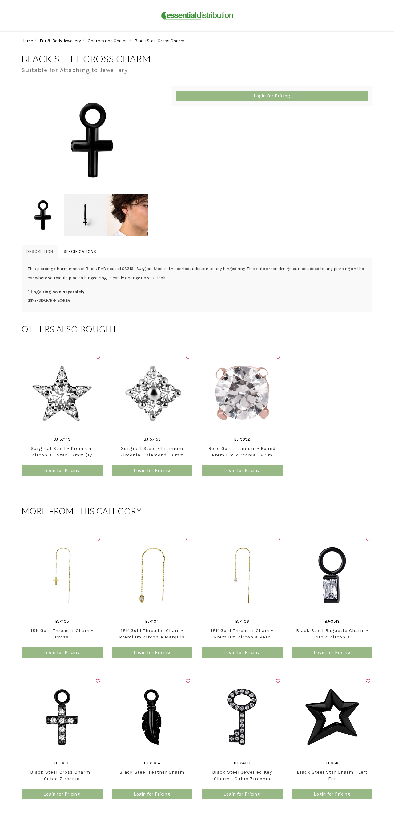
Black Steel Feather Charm (151, 772)
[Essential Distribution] (197, 15)
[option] (92, 140)
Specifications (80, 251)
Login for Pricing (272, 95)
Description (39, 251)
